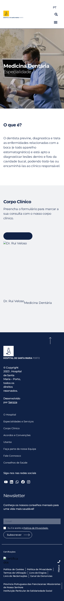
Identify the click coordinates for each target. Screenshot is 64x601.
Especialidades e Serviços (18, 421)
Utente (7, 442)
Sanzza (12, 402)
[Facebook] (22, 481)
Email (7, 516)
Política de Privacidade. (35, 528)
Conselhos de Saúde (15, 462)
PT (54, 7)
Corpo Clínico (11, 428)
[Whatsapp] (17, 481)
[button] (56, 14)
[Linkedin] (11, 481)
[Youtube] (5, 481)
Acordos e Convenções (17, 435)
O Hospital (9, 414)
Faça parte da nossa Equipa (19, 448)
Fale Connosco (12, 455)
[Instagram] (28, 481)
